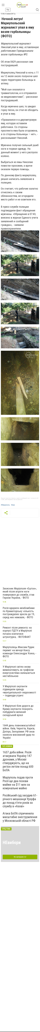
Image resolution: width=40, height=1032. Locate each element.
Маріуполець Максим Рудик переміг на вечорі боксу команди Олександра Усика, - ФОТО (19, 652)
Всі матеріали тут (20, 857)
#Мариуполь (5, 505)
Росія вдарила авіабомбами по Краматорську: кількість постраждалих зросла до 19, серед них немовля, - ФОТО (19, 612)
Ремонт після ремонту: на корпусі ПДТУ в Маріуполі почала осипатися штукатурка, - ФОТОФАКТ (17, 632)
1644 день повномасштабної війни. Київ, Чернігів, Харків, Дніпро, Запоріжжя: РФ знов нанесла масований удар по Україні (19, 731)
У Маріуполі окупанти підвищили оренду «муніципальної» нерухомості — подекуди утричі (19, 691)
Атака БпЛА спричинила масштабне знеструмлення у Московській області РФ (20, 817)
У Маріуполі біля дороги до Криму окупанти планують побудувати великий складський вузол (18, 710)
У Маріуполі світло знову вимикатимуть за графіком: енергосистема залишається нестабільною (19, 671)
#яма (13, 505)
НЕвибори (12, 842)
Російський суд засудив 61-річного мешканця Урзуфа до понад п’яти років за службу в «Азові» (20, 801)
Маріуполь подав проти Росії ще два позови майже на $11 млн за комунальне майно (18, 783)
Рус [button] (8, 10)
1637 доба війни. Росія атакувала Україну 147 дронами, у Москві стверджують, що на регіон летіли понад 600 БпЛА (18, 761)
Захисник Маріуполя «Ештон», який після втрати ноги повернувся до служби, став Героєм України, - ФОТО (20, 593)
